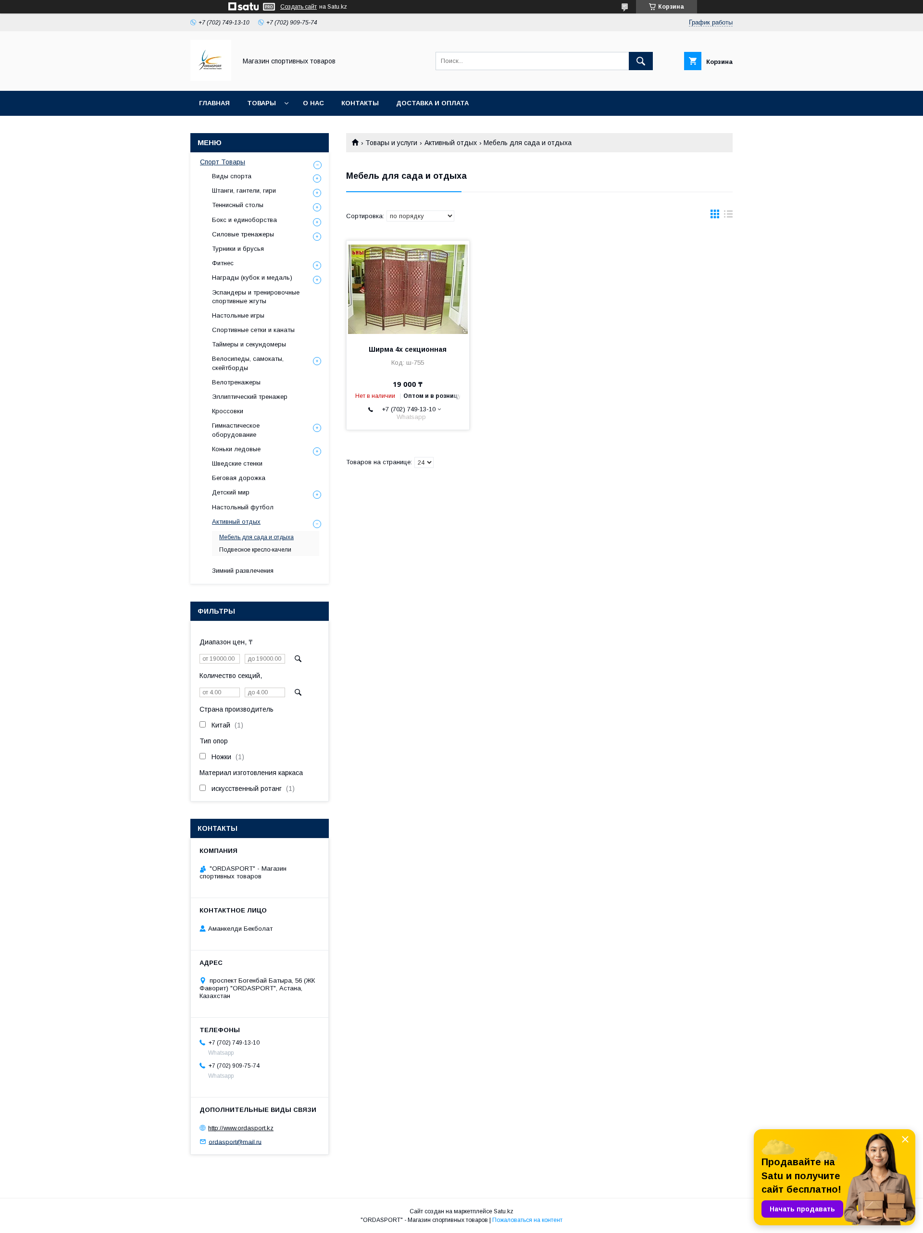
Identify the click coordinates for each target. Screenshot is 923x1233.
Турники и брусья (238, 248)
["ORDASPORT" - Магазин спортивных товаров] (210, 78)
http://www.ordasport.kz (241, 1128)
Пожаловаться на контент (527, 1220)
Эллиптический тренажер (249, 396)
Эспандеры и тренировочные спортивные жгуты (255, 297)
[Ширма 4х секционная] (408, 289)
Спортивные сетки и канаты (253, 329)
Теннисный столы (237, 205)
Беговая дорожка (238, 477)
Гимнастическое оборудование (236, 430)
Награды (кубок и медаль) (252, 277)
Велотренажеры (236, 382)
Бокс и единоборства (244, 219)
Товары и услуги (391, 143)
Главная (214, 103)
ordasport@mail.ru (235, 1141)
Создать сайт (298, 6)
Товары (261, 103)
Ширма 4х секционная (408, 349)
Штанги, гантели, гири (244, 190)
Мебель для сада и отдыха (256, 537)
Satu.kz (503, 1211)
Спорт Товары (222, 162)
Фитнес (223, 263)
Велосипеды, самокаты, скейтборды (248, 363)
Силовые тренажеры (243, 234)
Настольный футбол (243, 507)
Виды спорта (231, 176)
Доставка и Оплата (432, 103)
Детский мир (230, 492)
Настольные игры (238, 315)
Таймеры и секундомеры (249, 344)
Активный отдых (450, 143)
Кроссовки (227, 411)
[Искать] (641, 61)
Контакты (360, 103)
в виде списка (728, 216)
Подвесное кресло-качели (255, 549)
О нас (313, 103)
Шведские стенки (237, 463)
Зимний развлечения (243, 570)
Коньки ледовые (236, 449)
